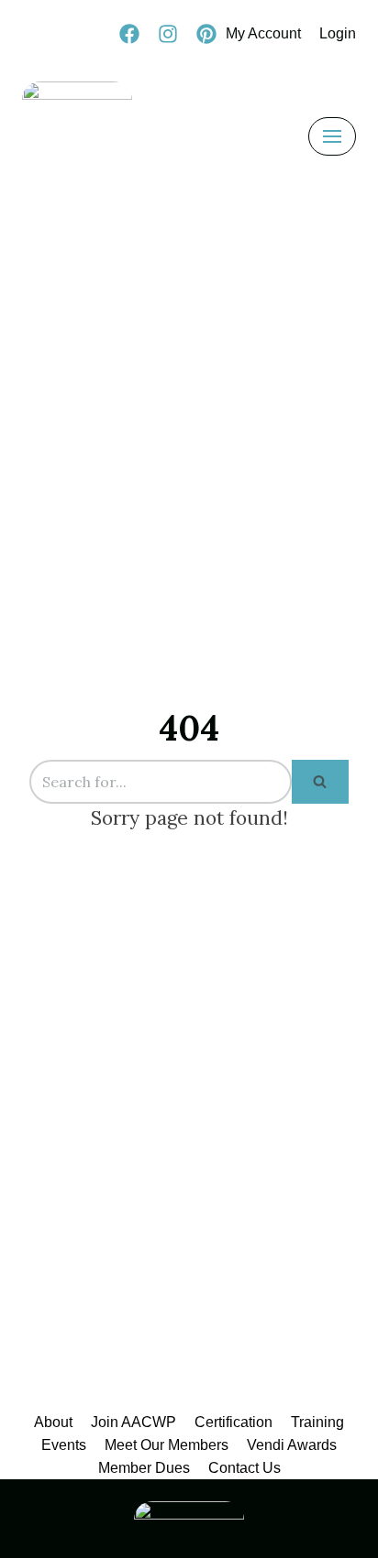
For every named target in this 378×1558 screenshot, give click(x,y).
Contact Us (244, 1468)
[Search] (320, 782)
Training (317, 1422)
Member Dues (144, 1468)
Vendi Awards (292, 1445)
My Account (263, 33)
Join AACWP (133, 1422)
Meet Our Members (166, 1445)
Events (63, 1445)
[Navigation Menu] (332, 136)
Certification (233, 1422)
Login (337, 33)
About (53, 1422)
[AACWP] (77, 136)
